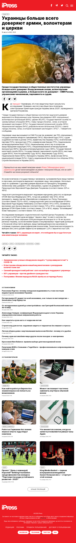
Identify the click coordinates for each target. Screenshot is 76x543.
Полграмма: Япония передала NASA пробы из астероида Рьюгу (33, 277)
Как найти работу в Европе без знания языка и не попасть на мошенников (17, 390)
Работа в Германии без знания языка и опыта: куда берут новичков (16, 431)
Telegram (35, 532)
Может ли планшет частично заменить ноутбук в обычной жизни (54, 390)
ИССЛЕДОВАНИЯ (20, 243)
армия (37, 243)
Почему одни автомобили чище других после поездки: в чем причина (33, 336)
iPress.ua (43, 518)
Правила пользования (36, 527)
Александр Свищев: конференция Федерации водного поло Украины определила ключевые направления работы (32, 314)
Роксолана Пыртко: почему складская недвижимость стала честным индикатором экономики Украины (33, 292)
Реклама (20, 527)
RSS (55, 532)
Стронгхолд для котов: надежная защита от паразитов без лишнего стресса (36, 326)
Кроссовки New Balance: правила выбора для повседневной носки (31, 342)
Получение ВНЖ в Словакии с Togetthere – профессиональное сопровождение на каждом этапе (38, 348)
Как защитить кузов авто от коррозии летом (21, 320)
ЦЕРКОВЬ (5, 243)
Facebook (23, 532)
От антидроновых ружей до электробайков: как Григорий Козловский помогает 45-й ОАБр (37, 307)
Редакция (9, 527)
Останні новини (8, 287)
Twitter (46, 532)
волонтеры (30, 243)
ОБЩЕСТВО (6, 14)
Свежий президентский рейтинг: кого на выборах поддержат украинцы (37, 270)
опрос (12, 243)
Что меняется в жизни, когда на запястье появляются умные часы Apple (56, 431)
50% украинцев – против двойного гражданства (26, 274)
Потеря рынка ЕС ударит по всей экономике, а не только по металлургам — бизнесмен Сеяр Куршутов (35, 299)
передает (16, 104)
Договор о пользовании (60, 527)
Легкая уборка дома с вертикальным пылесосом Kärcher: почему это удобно (36, 331)
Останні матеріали (10, 357)
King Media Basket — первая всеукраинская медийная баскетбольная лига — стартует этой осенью (55, 473)
